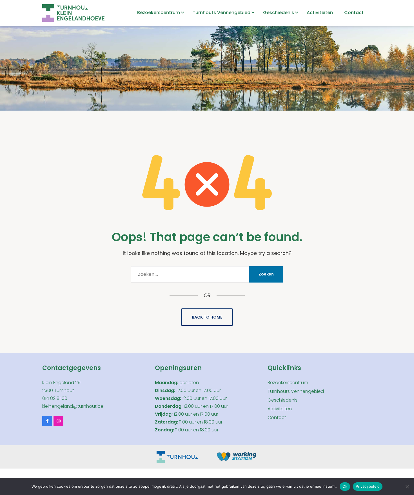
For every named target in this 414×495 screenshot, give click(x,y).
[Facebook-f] (47, 421)
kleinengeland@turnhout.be (72, 406)
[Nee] (407, 486)
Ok (345, 486)
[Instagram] (58, 421)
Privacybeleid (368, 486)
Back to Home (207, 317)
